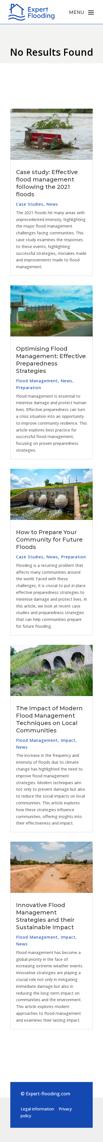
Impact (68, 740)
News (52, 204)
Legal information (37, 1109)
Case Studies (29, 204)
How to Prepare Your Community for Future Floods (49, 539)
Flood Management (37, 380)
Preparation (28, 387)
